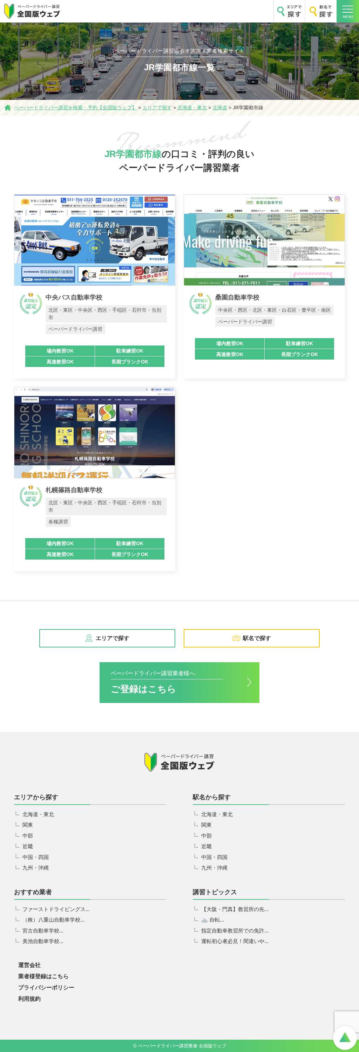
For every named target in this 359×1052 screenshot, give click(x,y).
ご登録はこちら (153, 682)
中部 (27, 836)
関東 (27, 825)
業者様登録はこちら (43, 976)
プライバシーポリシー (46, 987)
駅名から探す (212, 797)
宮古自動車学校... (42, 931)
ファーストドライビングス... (56, 909)
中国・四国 (35, 857)
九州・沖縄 (35, 868)
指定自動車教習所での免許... (235, 931)
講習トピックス (215, 892)
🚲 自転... (212, 920)
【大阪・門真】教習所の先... (235, 909)
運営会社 (29, 965)
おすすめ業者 (33, 892)
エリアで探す (112, 638)
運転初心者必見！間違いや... (235, 941)
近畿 (27, 846)
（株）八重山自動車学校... (53, 920)
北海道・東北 (38, 814)
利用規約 (29, 999)
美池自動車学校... (42, 941)
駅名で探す (257, 638)
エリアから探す (36, 797)
